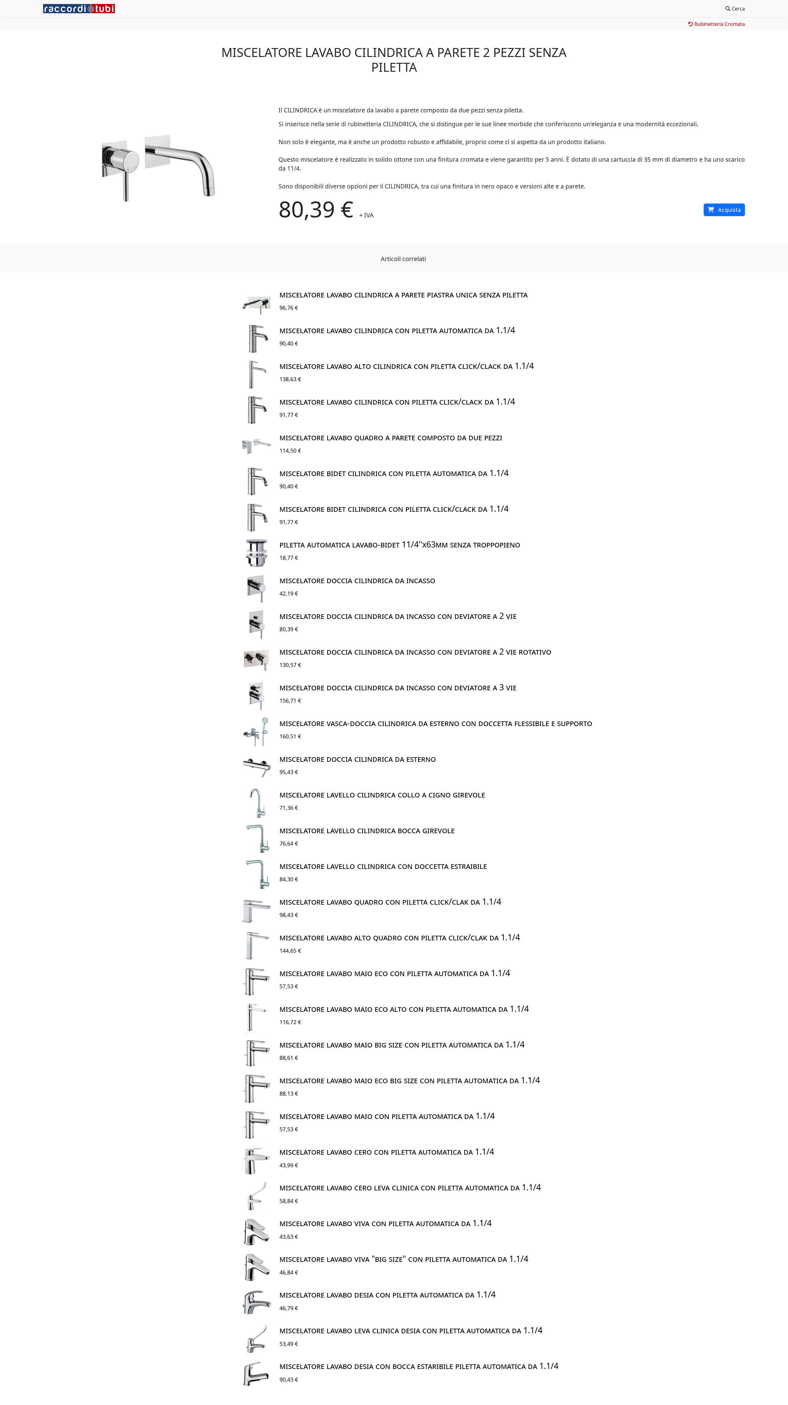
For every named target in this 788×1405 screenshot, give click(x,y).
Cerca (737, 8)
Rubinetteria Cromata (719, 24)
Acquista (729, 209)
